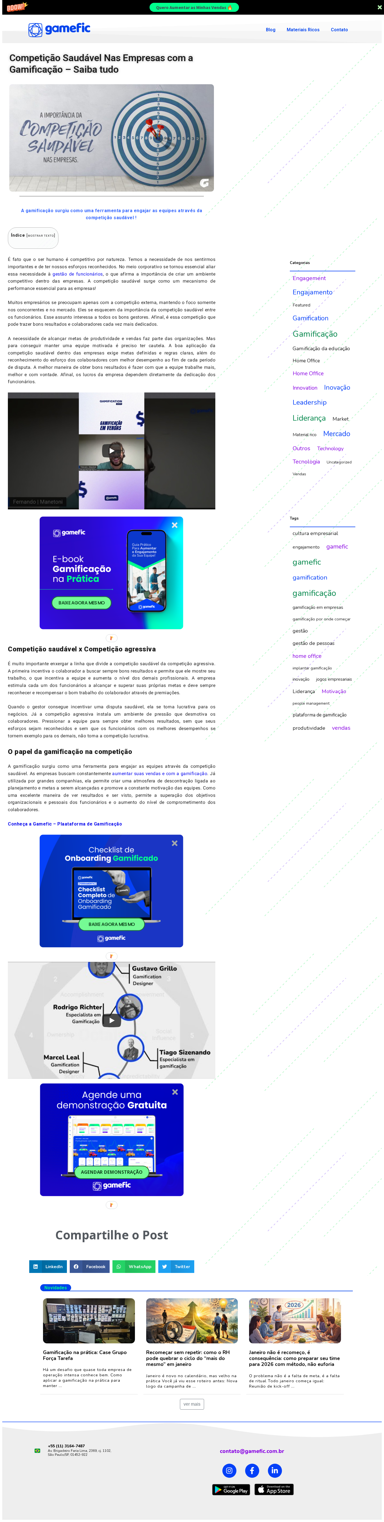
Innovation (305, 388)
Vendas (299, 474)
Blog (270, 29)
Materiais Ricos (303, 29)
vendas (341, 728)
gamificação (314, 593)
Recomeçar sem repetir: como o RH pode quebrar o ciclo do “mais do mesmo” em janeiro (188, 1358)
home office (307, 656)
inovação (301, 679)
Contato (339, 29)
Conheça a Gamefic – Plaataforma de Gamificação (65, 824)
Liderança (309, 418)
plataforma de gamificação (320, 715)
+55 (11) (56, 1446)
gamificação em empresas (318, 607)
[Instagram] (229, 1471)
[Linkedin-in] (275, 1471)
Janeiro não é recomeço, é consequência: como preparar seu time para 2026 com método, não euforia (294, 1358)
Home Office (306, 361)
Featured (301, 305)
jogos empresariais (334, 679)
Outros (301, 448)
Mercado (336, 434)
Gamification (311, 318)
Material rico (305, 435)
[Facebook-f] (252, 1471)
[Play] (111, 451)
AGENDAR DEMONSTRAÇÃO (112, 1172)
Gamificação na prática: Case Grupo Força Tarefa (85, 1355)
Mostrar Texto (41, 235)
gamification (310, 577)
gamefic (337, 546)
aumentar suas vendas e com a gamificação (159, 773)
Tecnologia (306, 461)
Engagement (309, 278)
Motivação (334, 691)
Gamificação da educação (321, 348)
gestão (300, 630)
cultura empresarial (315, 533)
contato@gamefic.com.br (252, 1451)
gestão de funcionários (78, 274)
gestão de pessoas (314, 643)
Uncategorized (339, 462)
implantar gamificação (312, 668)
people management (311, 703)
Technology (330, 448)
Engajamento (313, 292)
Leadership (310, 402)
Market (341, 419)
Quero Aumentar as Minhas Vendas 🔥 (194, 7)
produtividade (309, 728)
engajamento (306, 547)
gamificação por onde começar (322, 619)
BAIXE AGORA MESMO (81, 602)
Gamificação (315, 334)
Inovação (337, 387)
